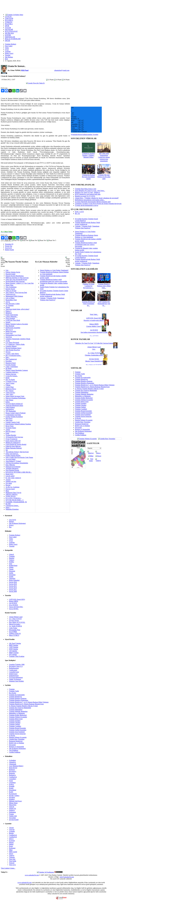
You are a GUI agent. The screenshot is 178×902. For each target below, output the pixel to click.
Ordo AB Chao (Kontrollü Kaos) (16, 279)
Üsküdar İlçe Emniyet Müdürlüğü (86, 390)
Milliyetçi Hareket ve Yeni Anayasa (17, 278)
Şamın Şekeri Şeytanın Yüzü (15, 396)
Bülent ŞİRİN (13, 601)
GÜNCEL (8, 16)
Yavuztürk (12, 818)
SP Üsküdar (13, 654)
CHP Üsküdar (13, 647)
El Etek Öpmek (11, 365)
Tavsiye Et (8, 248)
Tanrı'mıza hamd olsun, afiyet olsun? (17, 309)
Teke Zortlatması (11, 287)
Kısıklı (11, 788)
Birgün (11, 833)
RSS (6, 59)
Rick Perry (9, 418)
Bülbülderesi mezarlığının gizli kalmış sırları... (90, 200)
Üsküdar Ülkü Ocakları (16, 656)
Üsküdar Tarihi (80, 374)
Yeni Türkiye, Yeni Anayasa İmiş (16, 292)
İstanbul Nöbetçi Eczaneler (84, 420)
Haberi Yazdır (9, 250)
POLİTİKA (9, 24)
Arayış (8, 302)
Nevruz (8, 352)
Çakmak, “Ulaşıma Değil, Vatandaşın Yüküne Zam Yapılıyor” (52, 299)
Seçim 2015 (13, 586)
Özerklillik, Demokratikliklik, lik (16, 502)
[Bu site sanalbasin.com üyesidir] (61, 899)
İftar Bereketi (10, 326)
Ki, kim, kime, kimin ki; (13, 478)
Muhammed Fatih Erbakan (14, 296)
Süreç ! (8, 507)
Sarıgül (8, 322)
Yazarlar (7, 55)
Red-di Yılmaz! (11, 431)
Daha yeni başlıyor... (12, 454)
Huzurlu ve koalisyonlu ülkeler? (94, 320)
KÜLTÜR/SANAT (11, 31)
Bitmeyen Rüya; (11, 389)
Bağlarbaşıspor (14, 668)
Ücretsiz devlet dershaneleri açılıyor (86, 205)
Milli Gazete (13, 852)
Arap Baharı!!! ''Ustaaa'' (13, 461)
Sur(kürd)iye (10, 409)
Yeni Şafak (12, 861)
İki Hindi (8, 368)
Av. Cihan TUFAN (15, 619)
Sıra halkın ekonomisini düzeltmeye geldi (94, 332)
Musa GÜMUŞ (14, 635)
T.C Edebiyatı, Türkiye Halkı (15, 344)
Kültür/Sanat (13, 565)
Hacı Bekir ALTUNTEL (17, 622)
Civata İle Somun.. (12, 376)
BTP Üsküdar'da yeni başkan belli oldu (87, 194)
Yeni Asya (12, 865)
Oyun (7, 50)
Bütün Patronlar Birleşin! (14, 448)
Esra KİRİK (13, 632)
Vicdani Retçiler (11, 435)
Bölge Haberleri (14, 580)
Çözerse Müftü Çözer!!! (94, 326)
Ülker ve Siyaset (11, 291)
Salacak (11, 807)
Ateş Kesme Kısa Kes (13, 350)
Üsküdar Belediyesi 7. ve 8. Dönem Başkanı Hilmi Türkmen (94, 385)
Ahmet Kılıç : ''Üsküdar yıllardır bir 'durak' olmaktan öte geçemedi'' (97, 198)
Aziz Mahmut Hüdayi (16, 766)
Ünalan (11, 814)
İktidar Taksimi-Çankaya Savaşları (17, 324)
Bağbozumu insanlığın (13, 328)
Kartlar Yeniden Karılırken (14, 416)
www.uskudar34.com (32, 875)
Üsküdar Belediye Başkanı (83, 381)
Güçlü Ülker (10, 387)
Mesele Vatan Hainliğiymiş (94, 361)
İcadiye (11, 784)
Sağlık (11, 573)
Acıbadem (12, 760)
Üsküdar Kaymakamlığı (83, 377)
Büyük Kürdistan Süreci (13, 348)
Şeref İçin (9, 337)
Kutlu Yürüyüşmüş (12, 315)
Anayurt (11, 829)
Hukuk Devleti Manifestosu (15, 276)
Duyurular (78, 427)
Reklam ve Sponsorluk (82, 429)
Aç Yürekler (10, 305)
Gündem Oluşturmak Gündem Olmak (18, 339)
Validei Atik (13, 816)
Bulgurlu (12, 773)
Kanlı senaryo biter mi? (13, 441)
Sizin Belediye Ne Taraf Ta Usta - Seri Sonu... (90, 190)
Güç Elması (9, 400)
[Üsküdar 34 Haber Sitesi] (14, 14)
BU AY (77, 213)
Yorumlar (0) (9, 244)
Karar (11, 846)
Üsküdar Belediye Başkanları (84, 383)
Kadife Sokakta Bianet (13, 455)
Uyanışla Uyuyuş (11, 381)
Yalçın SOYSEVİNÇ (16, 607)
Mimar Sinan (13, 803)
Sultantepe (12, 812)
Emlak (11, 576)
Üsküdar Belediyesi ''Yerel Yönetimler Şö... (88, 303)
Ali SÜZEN (13, 603)
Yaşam (11, 569)
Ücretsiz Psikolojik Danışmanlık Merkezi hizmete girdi (93, 202)
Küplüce (12, 799)
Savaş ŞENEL (14, 609)
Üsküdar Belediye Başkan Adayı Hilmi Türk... (104, 286)
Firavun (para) (10, 489)
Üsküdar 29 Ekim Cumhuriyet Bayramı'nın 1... (88, 286)
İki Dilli (8, 504)
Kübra (8, 402)
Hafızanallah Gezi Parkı (13, 335)
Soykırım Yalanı (11, 428)
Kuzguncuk (13, 794)
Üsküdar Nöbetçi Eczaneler (84, 400)
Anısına (8, 479)
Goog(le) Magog (11, 346)
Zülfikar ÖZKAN (15, 633)
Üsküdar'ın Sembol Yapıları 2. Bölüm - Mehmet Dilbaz (88, 155)
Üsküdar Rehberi (10, 44)
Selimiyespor (13, 674)
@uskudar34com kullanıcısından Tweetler (84, 134)
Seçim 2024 (13, 582)
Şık (7, 450)
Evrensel (12, 840)
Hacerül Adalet (10, 274)
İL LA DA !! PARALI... (13, 498)
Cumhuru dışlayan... (12, 372)
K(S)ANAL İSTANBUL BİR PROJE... (19, 472)
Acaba (8, 341)
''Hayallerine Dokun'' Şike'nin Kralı (17, 452)
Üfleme (8, 385)
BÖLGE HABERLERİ (12, 39)
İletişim (11, 521)
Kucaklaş (9, 361)
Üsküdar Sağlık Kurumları (83, 413)
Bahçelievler (13, 768)
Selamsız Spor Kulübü (16, 681)
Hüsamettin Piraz (14, 630)
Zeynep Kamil (13, 819)
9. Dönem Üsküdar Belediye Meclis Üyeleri (89, 388)
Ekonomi (12, 571)
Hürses (11, 842)
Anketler (8, 51)
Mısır (7, 491)
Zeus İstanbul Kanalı (12, 470)
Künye (11, 525)
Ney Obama (9, 391)
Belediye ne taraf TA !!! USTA (85, 196)
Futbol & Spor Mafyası (13, 446)
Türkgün (12, 857)
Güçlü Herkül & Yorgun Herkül (16, 444)
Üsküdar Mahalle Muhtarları (84, 394)
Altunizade (12, 764)
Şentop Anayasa (11, 374)
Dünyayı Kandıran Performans (16, 398)
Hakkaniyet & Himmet (13, 467)
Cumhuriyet (13, 777)
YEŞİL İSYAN (11, 496)
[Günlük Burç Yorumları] (106, 438)
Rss (10, 527)
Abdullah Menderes (12, 468)
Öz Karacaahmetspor (16, 677)
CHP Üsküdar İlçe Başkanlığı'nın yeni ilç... (104, 303)
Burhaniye (12, 775)
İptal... (8, 357)
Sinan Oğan (9, 285)
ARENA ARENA (12, 494)
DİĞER (7, 40)
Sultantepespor (14, 675)
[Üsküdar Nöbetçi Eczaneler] (87, 438)
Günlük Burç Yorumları (82, 422)
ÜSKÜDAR (9, 18)
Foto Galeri (8, 46)
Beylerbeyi (12, 771)
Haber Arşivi (9, 53)
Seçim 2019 (13, 584)
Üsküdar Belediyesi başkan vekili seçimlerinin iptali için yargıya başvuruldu (53, 280)
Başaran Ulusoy (11, 363)
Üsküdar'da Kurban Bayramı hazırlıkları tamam (88, 177)
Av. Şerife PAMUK (15, 626)
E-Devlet (78, 418)
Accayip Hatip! (11, 459)
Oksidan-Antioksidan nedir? (94, 355)
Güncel (11, 554)
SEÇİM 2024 (9, 33)
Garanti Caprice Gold (13, 422)
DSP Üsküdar (13, 649)
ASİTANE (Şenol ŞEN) (17, 599)
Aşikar (8, 429)
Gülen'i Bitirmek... (12, 316)
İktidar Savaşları (11, 331)
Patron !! (8, 311)
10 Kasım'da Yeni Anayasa (14, 437)
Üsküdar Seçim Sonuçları (83, 416)
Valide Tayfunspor (15, 679)
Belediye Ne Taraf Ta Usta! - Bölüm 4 (87, 192)
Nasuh (8, 307)
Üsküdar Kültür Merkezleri (84, 398)
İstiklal (11, 844)
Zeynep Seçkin (14, 620)
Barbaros (12, 769)
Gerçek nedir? (10, 476)
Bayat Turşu (9, 426)
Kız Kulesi (78, 376)
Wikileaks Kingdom (12, 509)
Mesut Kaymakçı (14, 624)
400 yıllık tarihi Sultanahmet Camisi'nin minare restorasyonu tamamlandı (104, 157)
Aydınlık (12, 831)
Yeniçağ (11, 863)
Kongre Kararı (10, 289)
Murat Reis (12, 805)
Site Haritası (9, 57)
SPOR (7, 26)
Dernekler (12, 575)
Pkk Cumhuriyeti (11, 359)
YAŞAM (8, 28)
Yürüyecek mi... (11, 294)
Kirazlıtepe (12, 790)
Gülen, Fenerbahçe (12, 366)
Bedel (7, 378)
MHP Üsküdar (14, 653)
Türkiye (11, 560)
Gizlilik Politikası (80, 435)
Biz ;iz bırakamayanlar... (13, 355)
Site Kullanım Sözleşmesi (83, 431)
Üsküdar (78, 372)
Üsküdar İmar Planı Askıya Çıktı (85, 189)
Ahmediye (12, 762)
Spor (10, 563)
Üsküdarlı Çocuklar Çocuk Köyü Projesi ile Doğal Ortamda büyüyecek (98, 203)
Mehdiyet (9, 313)
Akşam (11, 828)
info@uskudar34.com (67, 877)
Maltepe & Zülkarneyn (13, 442)
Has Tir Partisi (10, 379)
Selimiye (12, 810)
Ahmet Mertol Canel (15, 617)
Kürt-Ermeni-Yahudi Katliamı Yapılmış (18, 424)
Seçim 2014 (13, 588)
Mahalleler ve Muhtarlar (83, 396)
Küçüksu (12, 797)
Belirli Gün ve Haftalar (82, 426)
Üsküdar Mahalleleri (81, 392)
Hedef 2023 (9, 474)
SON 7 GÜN (79, 212)
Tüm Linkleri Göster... (8, 868)
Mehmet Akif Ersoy (15, 801)
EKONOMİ (9, 29)
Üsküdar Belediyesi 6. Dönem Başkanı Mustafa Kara (92, 387)
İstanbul (11, 558)
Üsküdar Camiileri (81, 409)
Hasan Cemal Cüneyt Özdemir (16, 413)
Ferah (11, 781)
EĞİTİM (8, 35)
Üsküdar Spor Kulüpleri (83, 414)
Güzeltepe (12, 782)
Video (7, 48)
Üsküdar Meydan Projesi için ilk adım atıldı (103, 177)
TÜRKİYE (8, 22)
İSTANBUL (9, 20)
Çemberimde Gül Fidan (13, 415)
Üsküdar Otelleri (80, 407)
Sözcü (11, 853)
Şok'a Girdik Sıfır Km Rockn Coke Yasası (19, 457)
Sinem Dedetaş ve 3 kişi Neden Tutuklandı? (54, 270)
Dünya (11, 839)
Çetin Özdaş (13, 628)
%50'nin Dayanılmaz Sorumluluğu (17, 463)
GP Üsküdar (13, 651)
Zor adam (9, 483)
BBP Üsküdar (13, 645)
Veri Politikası (79, 433)
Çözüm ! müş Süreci (12, 354)
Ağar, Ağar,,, (10, 394)
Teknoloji (12, 578)
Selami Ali (12, 808)
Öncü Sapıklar (10, 318)
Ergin (7, 433)
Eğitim (11, 567)
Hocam (8, 485)
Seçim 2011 (13, 589)
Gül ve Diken (10, 298)
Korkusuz (12, 848)
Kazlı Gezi (9, 333)
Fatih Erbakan (10, 407)
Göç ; (7, 270)
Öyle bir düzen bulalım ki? (14, 404)
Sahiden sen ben (11, 481)
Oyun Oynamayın (11, 439)
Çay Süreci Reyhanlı (12, 342)
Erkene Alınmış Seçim (13, 272)
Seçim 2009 (13, 591)
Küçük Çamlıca (14, 795)
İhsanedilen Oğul (11, 300)
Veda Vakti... (94, 314)
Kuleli (11, 792)
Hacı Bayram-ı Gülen (13, 303)
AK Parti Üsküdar (15, 643)
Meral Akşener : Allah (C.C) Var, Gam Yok (20, 283)
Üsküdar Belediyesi (81, 379)
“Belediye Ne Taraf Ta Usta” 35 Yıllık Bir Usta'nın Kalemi (94, 343)
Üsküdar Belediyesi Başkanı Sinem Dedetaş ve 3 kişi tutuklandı (86, 236)
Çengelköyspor (14, 672)
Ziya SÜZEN (13, 605)
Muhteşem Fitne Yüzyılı (13, 492)
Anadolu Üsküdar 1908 (16, 664)
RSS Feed (24, 70)
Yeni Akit (12, 859)
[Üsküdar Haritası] (78, 468)
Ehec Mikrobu (10, 465)
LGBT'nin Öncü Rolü (13, 320)
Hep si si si (9, 329)
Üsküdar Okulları (80, 405)
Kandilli (11, 786)
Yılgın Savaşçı (10, 392)
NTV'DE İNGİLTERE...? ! (15, 500)
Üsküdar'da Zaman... (12, 505)
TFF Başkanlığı (11, 411)
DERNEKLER (10, 37)
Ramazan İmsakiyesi (81, 424)
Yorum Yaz (8, 246)
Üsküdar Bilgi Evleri (81, 401)
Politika (11, 562)
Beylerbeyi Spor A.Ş (16, 666)
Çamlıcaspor (13, 670)
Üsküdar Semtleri (80, 403)
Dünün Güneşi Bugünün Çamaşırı (17, 370)
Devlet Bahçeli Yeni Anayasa (15, 281)
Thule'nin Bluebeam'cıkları (14, 405)
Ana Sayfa (12, 520)
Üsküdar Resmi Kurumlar (83, 411)
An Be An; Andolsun (12, 487)
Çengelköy (12, 779)
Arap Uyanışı (10, 383)
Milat (10, 850)
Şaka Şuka (9, 420)
